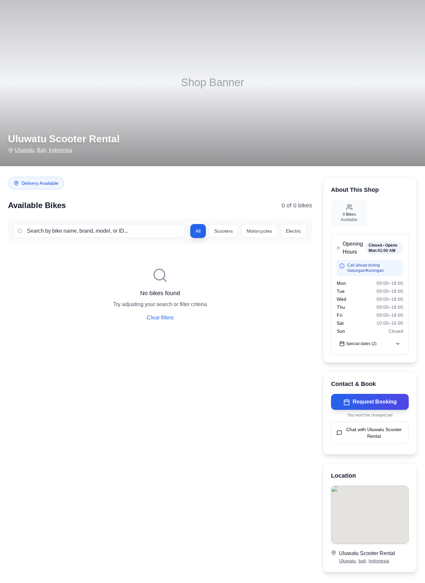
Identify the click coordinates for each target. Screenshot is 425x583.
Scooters (223, 231)
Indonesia (60, 150)
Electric (293, 231)
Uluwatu (24, 150)
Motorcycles (259, 231)
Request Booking (375, 402)
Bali (41, 150)
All (198, 231)
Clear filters (160, 317)
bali (362, 560)
